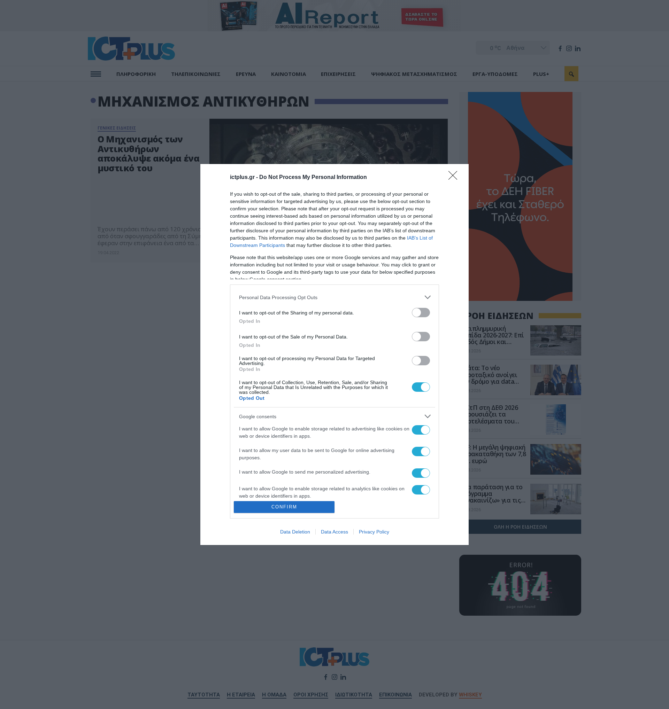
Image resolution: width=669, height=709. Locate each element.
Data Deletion (295, 532)
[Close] (455, 177)
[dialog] (334, 354)
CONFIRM (284, 506)
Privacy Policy (374, 532)
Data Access (334, 532)
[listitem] (334, 297)
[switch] (421, 312)
